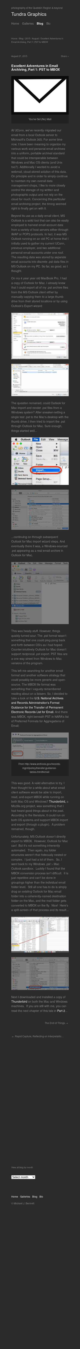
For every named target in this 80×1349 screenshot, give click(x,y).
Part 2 (61, 1011)
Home (15, 23)
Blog (40, 23)
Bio (48, 23)
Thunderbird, (57, 801)
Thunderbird (19, 1001)
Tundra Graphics (29, 13)
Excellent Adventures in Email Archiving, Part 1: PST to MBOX (37, 40)
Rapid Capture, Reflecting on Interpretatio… (39, 1036)
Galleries (28, 23)
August (35, 38)
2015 (27, 38)
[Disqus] (40, 1113)
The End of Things (55, 1023)
